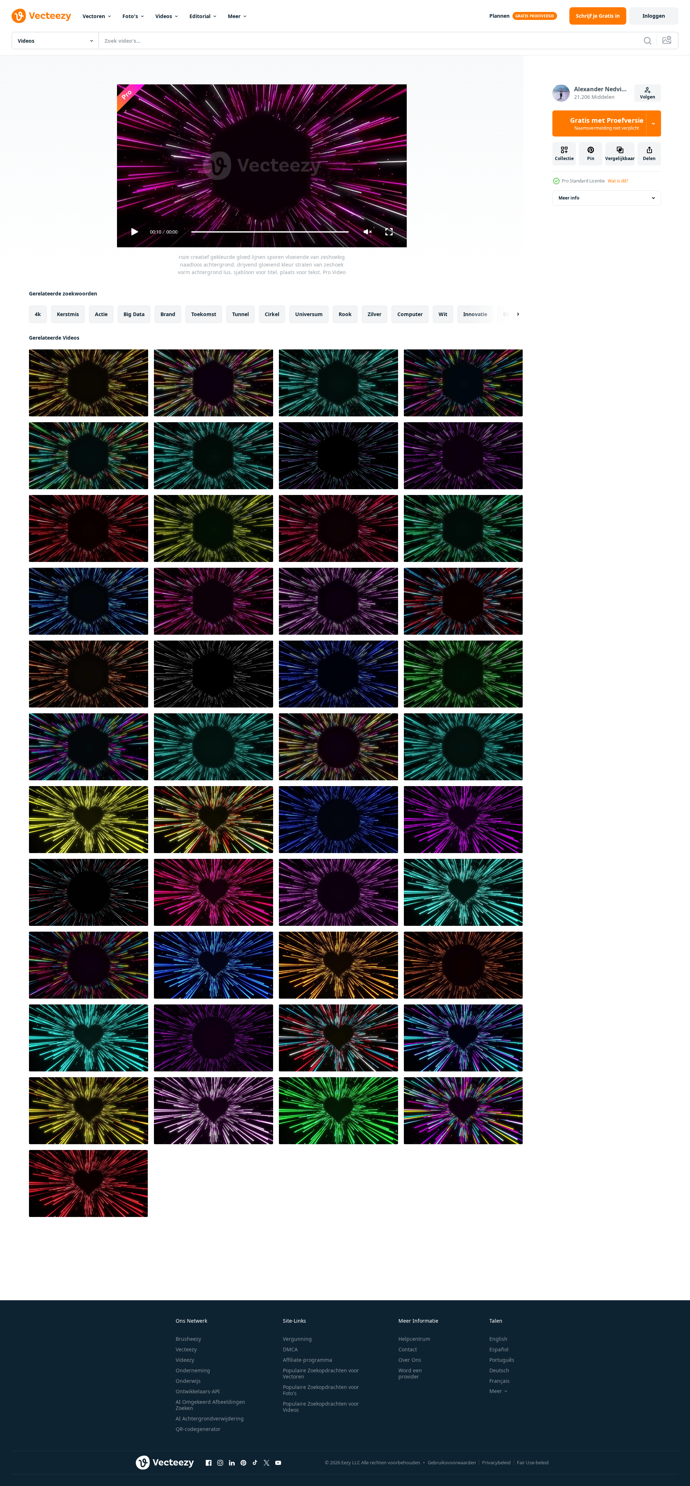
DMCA (290, 1349)
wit (443, 314)
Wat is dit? (618, 181)
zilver (374, 314)
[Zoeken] (647, 40)
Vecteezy (186, 1349)
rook (345, 314)
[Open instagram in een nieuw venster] (220, 1462)
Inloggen (654, 15)
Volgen (647, 97)
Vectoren (94, 16)
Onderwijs (188, 1380)
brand (167, 314)
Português (501, 1359)
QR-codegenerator (198, 1429)
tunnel (240, 314)
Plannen (499, 15)
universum (309, 314)
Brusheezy (188, 1338)
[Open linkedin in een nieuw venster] (232, 1462)
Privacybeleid (496, 1462)
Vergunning (297, 1338)
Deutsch (499, 1370)
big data (134, 314)
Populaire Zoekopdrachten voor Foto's (321, 1390)
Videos (163, 16)
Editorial (199, 16)
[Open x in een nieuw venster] (266, 1462)
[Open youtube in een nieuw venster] (278, 1462)
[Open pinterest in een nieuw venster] (243, 1462)
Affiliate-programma (307, 1359)
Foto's (130, 16)
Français (499, 1380)
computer (410, 314)
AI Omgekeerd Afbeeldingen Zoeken (210, 1404)
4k (38, 314)
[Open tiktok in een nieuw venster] (255, 1462)
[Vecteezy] (41, 16)
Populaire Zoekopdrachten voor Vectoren (321, 1373)
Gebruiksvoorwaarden (452, 1462)
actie (101, 314)
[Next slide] (511, 314)
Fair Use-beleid (533, 1462)
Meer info (569, 198)
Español (499, 1349)
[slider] (270, 231)
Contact (407, 1349)
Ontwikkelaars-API (198, 1391)
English (498, 1338)
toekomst (203, 314)
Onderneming (193, 1370)
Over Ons (409, 1359)
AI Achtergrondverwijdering (210, 1418)
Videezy (185, 1359)
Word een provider (410, 1373)
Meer (234, 16)
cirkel (272, 314)
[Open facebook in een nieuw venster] (209, 1462)
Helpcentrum (414, 1338)
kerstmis (68, 314)
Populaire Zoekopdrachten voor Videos (321, 1406)
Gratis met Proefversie (607, 123)
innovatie (475, 314)
